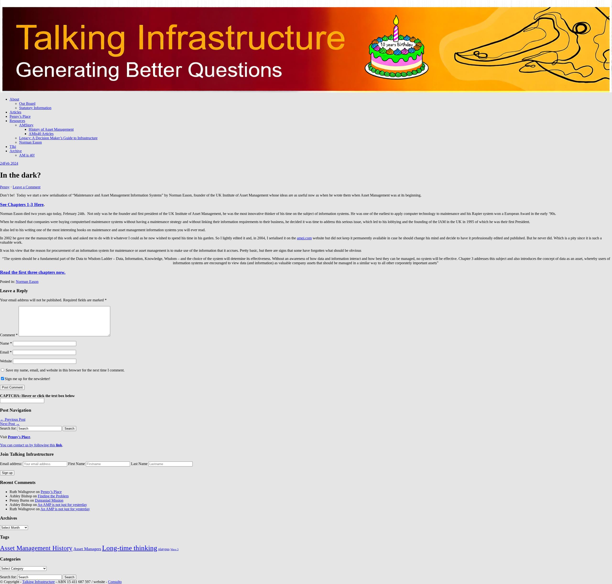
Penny (5, 187)
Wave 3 (174, 549)
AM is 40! (27, 155)
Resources (17, 121)
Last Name (139, 464)
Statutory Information (35, 108)
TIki (13, 147)
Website (6, 361)
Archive (16, 151)
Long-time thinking (129, 548)
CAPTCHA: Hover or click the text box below (37, 396)
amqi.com (304, 238)
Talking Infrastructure (38, 582)
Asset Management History (36, 548)
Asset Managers (87, 548)
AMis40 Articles (41, 134)
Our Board (27, 103)
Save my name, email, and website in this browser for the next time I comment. (65, 370)
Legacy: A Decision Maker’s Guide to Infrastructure (58, 138)
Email (6, 352)
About (14, 99)
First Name (76, 464)
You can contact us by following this (31, 445)
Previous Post (12, 419)
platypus (163, 549)
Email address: (11, 464)
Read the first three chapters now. (33, 272)
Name (6, 343)
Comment (9, 335)
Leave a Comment (26, 187)
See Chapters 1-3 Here (22, 204)
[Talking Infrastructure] (306, 91)
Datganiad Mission (49, 500)
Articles (15, 112)
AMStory (26, 125)
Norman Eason (30, 142)
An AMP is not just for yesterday (62, 505)
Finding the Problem (53, 496)
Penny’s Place (20, 116)
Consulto (115, 582)
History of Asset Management (51, 129)
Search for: (8, 428)
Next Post (10, 424)
